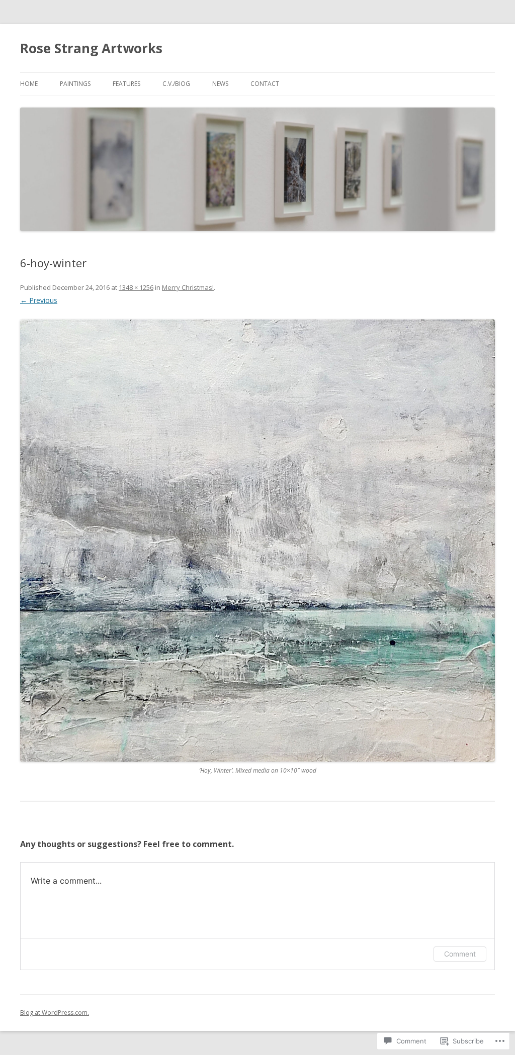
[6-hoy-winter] (257, 541)
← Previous (38, 300)
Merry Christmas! (188, 287)
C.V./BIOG (176, 83)
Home (29, 83)
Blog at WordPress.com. (54, 1012)
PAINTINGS (75, 83)
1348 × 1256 (136, 287)
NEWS (220, 83)
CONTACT (264, 83)
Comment (460, 954)
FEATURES (126, 83)
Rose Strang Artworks (91, 48)
